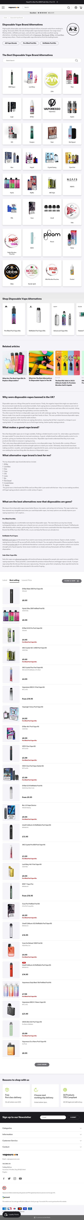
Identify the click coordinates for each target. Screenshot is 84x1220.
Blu (5, 478)
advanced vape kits (21, 559)
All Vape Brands (11, 43)
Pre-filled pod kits (8, 523)
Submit (73, 1117)
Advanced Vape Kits (60, 331)
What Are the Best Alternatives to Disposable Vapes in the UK (40, 379)
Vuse (5, 471)
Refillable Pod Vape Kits (37, 331)
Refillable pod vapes (9, 540)
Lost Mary (61, 35)
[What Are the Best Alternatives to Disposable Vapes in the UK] (41, 363)
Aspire (7, 485)
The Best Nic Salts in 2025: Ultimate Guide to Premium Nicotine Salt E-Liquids (65, 383)
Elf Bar (52, 35)
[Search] (69, 7)
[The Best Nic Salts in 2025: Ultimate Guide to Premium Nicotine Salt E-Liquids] (67, 363)
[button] (3, 7)
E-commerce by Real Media (43, 1217)
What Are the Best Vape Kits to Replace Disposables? (14, 380)
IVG (5, 473)
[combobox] (47, 7)
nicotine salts (13, 544)
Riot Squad (45, 35)
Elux (5, 469)
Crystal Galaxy (8, 483)
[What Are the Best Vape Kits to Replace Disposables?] (14, 363)
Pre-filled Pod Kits (29, 43)
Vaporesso (37, 35)
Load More (42, 1064)
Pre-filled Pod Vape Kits (12, 331)
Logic (6, 476)
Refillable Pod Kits (49, 43)
